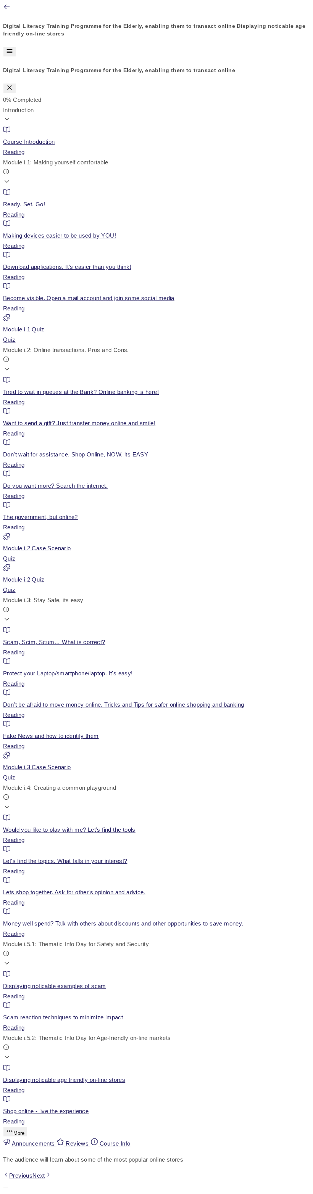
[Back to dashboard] (7, 8)
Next (38, 1175)
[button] (156, 115)
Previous (20, 1175)
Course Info (114, 1143)
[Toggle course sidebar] (9, 52)
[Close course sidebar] (9, 88)
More (18, 1133)
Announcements (33, 1143)
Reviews (77, 1143)
